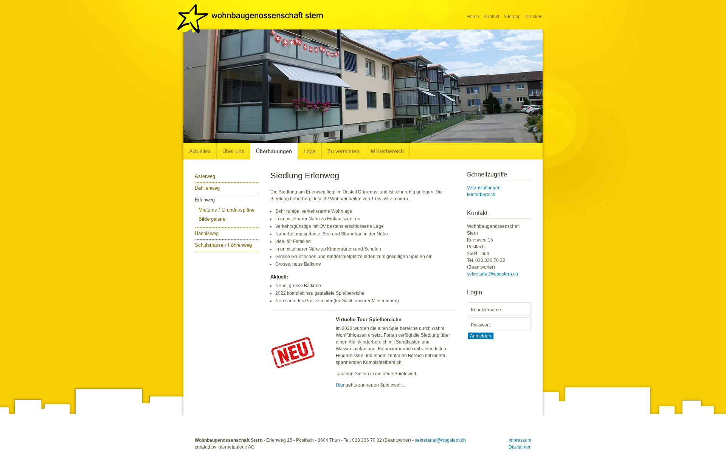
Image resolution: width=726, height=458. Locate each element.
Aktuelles (200, 151)
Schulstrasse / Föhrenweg (223, 245)
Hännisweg (207, 233)
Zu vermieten (343, 151)
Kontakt (491, 16)
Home (473, 16)
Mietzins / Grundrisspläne (226, 210)
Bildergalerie (212, 219)
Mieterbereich (387, 151)
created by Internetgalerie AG (224, 447)
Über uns (233, 151)
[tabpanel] (363, 86)
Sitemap (512, 16)
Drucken (534, 16)
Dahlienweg (207, 188)
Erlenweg (205, 200)
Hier (340, 385)
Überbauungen (274, 151)
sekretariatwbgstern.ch (492, 274)
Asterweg (205, 176)
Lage (310, 151)
